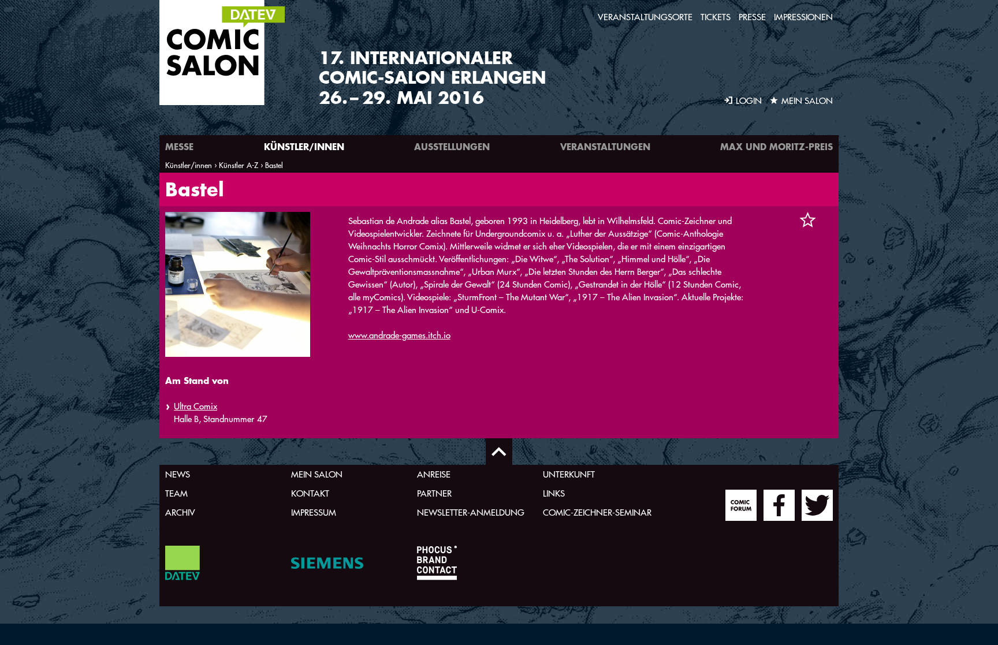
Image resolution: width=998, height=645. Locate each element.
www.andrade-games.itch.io (399, 335)
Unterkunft (569, 474)
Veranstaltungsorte (645, 17)
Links (554, 493)
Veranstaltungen (605, 146)
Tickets (716, 17)
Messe (179, 146)
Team (176, 493)
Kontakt (310, 493)
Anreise (433, 474)
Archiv (180, 512)
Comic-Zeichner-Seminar (597, 512)
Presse (752, 17)
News (177, 474)
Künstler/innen (304, 146)
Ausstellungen (452, 146)
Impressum (313, 512)
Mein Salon (316, 474)
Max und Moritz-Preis (776, 146)
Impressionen (803, 17)
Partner (434, 493)
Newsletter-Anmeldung (470, 512)
